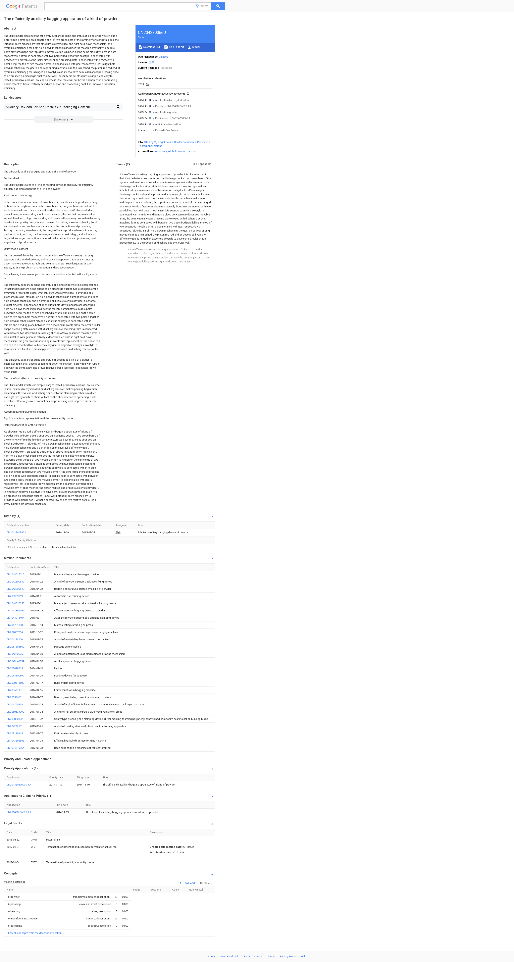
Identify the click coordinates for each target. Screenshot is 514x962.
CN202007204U (15, 632)
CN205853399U (15, 711)
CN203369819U (15, 596)
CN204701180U (15, 624)
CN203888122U (15, 718)
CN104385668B (15, 740)
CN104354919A (15, 661)
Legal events (165, 142)
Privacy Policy (288, 956)
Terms (271, 956)
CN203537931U (15, 690)
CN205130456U (15, 646)
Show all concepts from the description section (34, 932)
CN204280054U (15, 588)
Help (303, 956)
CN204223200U (15, 639)
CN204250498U (15, 704)
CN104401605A (15, 603)
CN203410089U (15, 675)
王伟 (151, 62)
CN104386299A (16, 532)
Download (188, 882)
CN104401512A (15, 574)
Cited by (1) (150, 142)
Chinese (163, 56)
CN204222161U (15, 726)
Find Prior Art (176, 46)
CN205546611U (15, 697)
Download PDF (152, 46)
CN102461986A (15, 747)
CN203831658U (15, 682)
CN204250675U (15, 653)
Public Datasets (253, 956)
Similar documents (185, 142)
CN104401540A (15, 617)
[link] (13, 896)
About (211, 956)
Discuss (191, 151)
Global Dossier (177, 151)
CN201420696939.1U (19, 784)
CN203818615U (15, 668)
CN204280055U (15, 581)
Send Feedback (229, 956)
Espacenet (161, 151)
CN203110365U (15, 733)
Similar (196, 46)
